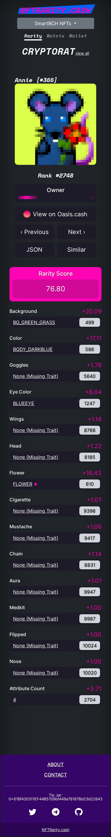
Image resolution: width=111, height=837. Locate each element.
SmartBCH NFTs (54, 23)
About (55, 764)
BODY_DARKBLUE (33, 349)
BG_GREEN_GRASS (34, 322)
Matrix (56, 35)
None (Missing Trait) (35, 376)
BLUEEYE (23, 403)
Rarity (33, 35)
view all (55, 51)
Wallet (78, 35)
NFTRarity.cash (56, 829)
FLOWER (22, 484)
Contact (55, 775)
